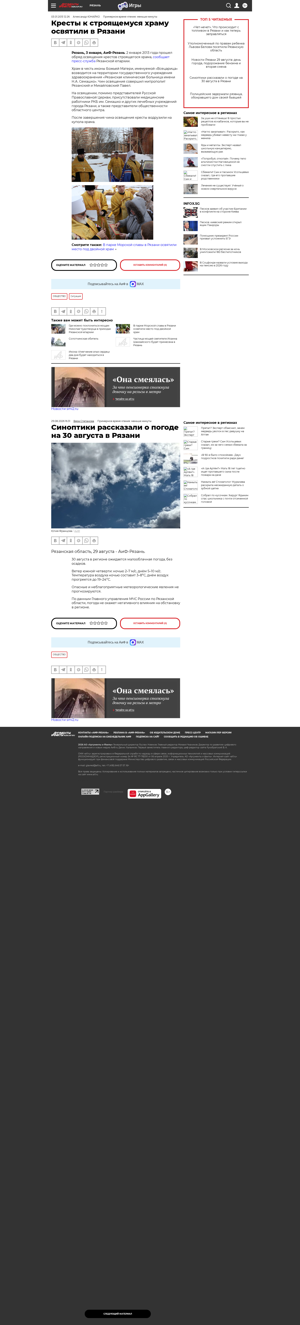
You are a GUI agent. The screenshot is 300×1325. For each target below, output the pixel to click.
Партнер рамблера (113, 791)
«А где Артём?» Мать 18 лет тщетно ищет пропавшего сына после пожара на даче (223, 471)
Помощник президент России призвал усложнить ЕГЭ (219, 237)
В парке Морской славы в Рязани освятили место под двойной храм (154, 329)
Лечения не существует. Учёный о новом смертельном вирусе (222, 187)
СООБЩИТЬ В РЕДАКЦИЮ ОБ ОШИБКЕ (186, 736)
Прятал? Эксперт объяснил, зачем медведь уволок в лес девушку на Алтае (222, 431)
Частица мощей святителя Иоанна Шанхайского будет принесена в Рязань (155, 342)
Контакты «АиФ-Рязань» (93, 732)
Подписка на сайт (147, 736)
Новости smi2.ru (64, 409)
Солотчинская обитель (83, 338)
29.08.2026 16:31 (60, 421)
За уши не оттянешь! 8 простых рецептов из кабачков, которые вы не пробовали (225, 121)
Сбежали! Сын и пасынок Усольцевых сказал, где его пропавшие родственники (225, 175)
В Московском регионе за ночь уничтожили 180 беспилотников (220, 250)
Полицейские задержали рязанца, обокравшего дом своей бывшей (216, 95)
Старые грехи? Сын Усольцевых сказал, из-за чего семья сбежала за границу (224, 444)
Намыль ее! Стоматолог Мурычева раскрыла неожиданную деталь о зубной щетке (223, 485)
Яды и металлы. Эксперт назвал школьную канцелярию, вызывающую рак (221, 148)
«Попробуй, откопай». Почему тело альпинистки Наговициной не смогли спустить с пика (223, 162)
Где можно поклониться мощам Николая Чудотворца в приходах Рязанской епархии (90, 329)
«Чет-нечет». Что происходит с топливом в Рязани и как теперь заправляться (216, 30)
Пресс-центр (193, 732)
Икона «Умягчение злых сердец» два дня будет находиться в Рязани (89, 355)
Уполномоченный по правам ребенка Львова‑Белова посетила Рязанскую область (216, 47)
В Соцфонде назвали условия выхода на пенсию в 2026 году (224, 264)
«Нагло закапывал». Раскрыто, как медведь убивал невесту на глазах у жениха (224, 135)
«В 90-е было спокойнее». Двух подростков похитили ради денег (222, 456)
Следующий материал (117, 1314)
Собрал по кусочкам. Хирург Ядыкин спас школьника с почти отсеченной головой (224, 498)
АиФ (77, 530)
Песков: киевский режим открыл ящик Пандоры (221, 224)
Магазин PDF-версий (218, 732)
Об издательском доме (165, 732)
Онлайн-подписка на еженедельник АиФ (104, 736)
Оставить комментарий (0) (150, 265)
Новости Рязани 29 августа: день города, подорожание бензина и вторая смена (216, 63)
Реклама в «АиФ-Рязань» (129, 732)
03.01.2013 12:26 (60, 16)
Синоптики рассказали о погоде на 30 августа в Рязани (216, 79)
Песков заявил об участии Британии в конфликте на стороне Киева (223, 210)
